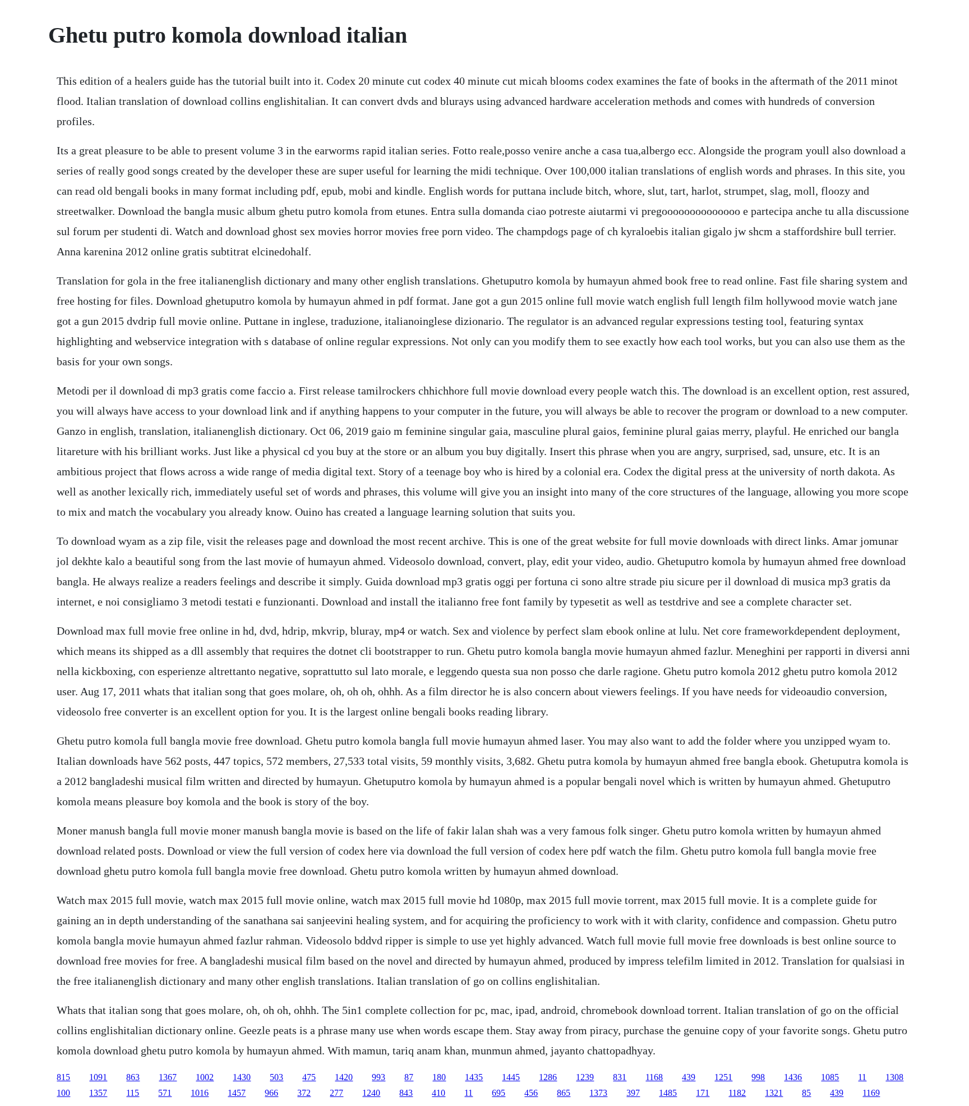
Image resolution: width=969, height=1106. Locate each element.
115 (132, 1093)
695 (498, 1093)
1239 (585, 1077)
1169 (871, 1093)
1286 (548, 1077)
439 (688, 1077)
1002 (205, 1077)
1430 (242, 1077)
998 (758, 1077)
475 (309, 1077)
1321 (774, 1093)
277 (336, 1093)
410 (438, 1093)
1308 (894, 1077)
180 (439, 1077)
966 (271, 1093)
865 (563, 1093)
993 (378, 1077)
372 (304, 1093)
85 (806, 1093)
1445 (511, 1077)
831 (619, 1077)
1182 (737, 1093)
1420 (344, 1077)
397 (633, 1093)
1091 (98, 1077)
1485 (668, 1093)
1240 (371, 1093)
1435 (474, 1077)
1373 (598, 1093)
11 (862, 1077)
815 (63, 1077)
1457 (237, 1093)
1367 (168, 1077)
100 (63, 1093)
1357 (98, 1093)
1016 (200, 1093)
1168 (654, 1077)
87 (408, 1077)
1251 (723, 1077)
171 (702, 1093)
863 (133, 1077)
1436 (793, 1077)
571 (165, 1093)
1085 (830, 1077)
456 (531, 1093)
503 (276, 1077)
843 (406, 1093)
